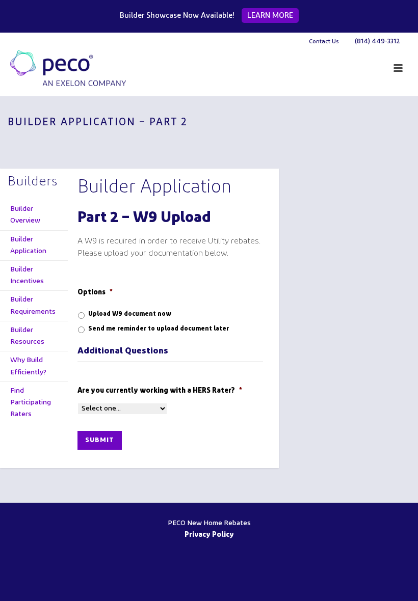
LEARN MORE (270, 16)
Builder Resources (27, 336)
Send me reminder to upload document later (158, 329)
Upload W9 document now (129, 314)
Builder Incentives (27, 275)
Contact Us (324, 42)
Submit (99, 440)
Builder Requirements (33, 305)
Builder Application (28, 245)
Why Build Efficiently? (28, 366)
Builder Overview (25, 215)
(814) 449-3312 (377, 41)
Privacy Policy (209, 535)
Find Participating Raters (30, 402)
